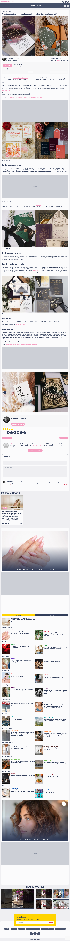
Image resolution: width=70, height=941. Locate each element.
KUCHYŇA (13, 774)
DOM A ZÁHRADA (48, 717)
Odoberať (51, 922)
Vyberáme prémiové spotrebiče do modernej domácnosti (23, 776)
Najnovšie (51, 615)
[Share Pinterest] (18, 432)
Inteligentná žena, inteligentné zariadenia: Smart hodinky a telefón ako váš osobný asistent (55, 692)
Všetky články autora (18, 424)
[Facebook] (63, 2)
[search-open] (68, 6)
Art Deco (38, 205)
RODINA (45, 660)
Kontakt (14, 929)
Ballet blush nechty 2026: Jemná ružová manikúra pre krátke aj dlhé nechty (21, 632)
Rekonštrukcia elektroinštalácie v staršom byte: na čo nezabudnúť (22, 747)
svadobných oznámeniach (20, 78)
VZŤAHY (13, 659)
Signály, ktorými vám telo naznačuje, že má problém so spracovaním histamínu (55, 648)
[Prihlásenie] (65, 6)
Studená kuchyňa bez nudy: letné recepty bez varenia (54, 777)
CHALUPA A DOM (15, 759)
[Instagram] (68, 2)
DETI (12, 716)
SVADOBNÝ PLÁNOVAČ (35, 5)
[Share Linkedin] (21, 432)
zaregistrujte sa (37, 445)
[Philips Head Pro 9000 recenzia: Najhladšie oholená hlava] (61, 893)
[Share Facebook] (8, 432)
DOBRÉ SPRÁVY (15, 702)
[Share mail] (24, 432)
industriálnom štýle (50, 93)
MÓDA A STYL (47, 674)
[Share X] (14, 432)
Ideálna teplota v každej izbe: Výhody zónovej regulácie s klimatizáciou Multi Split (55, 763)
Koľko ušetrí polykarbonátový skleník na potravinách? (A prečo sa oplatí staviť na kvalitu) (54, 720)
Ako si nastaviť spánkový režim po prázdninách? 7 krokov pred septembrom (54, 662)
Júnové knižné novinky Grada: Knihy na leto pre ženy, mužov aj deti (55, 791)
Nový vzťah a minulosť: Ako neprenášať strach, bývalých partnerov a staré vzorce (22, 661)
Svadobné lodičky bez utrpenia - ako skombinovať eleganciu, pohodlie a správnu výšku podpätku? (23, 620)
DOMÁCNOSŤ (14, 730)
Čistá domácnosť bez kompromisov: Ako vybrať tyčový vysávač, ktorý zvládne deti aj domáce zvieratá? (22, 791)
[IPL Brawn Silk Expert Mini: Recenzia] (61, 904)
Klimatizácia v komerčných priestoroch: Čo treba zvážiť (55, 748)
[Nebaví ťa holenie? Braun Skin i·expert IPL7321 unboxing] (44, 904)
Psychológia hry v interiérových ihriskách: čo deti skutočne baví (22, 718)
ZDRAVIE (13, 644)
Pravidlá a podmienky (33, 929)
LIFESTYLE (46, 631)
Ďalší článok (63, 438)
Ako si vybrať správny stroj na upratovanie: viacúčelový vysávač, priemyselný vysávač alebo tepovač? (55, 735)
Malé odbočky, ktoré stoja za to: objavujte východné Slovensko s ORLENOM (22, 704)
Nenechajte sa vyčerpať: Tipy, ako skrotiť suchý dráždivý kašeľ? (22, 690)
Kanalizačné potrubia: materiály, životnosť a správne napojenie (23, 762)
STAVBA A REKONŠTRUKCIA (18, 745)
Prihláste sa (13, 444)
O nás (6, 929)
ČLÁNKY (13, 687)
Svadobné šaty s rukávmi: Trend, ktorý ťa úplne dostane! (21, 344)
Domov (3, 11)
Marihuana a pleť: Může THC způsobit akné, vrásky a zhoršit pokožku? (22, 675)
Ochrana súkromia (47, 929)
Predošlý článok (7, 438)
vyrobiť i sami (6, 90)
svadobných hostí (20, 324)
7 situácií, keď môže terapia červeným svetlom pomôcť (21, 646)
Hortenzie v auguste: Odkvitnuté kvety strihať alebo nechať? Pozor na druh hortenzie (54, 634)
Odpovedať (9, 484)
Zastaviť (6, 72)
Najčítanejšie (18, 615)
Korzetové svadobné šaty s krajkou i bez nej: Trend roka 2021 (25, 97)
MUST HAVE (8, 11)
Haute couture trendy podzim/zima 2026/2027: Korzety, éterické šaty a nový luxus (54, 677)
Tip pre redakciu (60, 929)
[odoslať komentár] (65, 475)
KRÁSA (12, 630)
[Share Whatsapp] (11, 432)
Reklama (21, 929)
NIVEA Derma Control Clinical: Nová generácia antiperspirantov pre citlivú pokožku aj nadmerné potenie (53, 706)
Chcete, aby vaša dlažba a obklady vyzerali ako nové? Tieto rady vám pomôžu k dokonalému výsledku (22, 734)
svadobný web (36, 270)
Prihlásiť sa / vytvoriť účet (35, 450)
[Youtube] (66, 2)
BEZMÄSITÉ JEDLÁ (48, 775)
